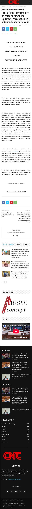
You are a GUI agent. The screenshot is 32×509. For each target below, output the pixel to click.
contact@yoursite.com (14, 479)
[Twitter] (7, 29)
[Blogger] (7, 491)
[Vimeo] (17, 236)
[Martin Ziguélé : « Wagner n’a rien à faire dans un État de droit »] (6, 377)
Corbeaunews (8, 25)
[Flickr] (16, 491)
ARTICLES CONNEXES (8, 244)
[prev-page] (3, 282)
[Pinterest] (11, 29)
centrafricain (15, 151)
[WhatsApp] (15, 29)
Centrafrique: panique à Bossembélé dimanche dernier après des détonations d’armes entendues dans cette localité (23, 217)
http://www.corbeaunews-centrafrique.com (16, 232)
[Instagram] (20, 491)
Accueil (3, 6)
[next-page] (5, 282)
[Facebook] (3, 29)
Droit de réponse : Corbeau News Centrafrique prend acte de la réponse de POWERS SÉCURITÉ (20, 355)
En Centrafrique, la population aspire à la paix (8, 214)
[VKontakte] (24, 491)
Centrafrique (14, 34)
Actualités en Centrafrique (19, 6)
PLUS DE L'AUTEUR (22, 244)
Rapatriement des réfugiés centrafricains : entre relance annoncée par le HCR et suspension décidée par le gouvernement (20, 253)
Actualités (9, 6)
